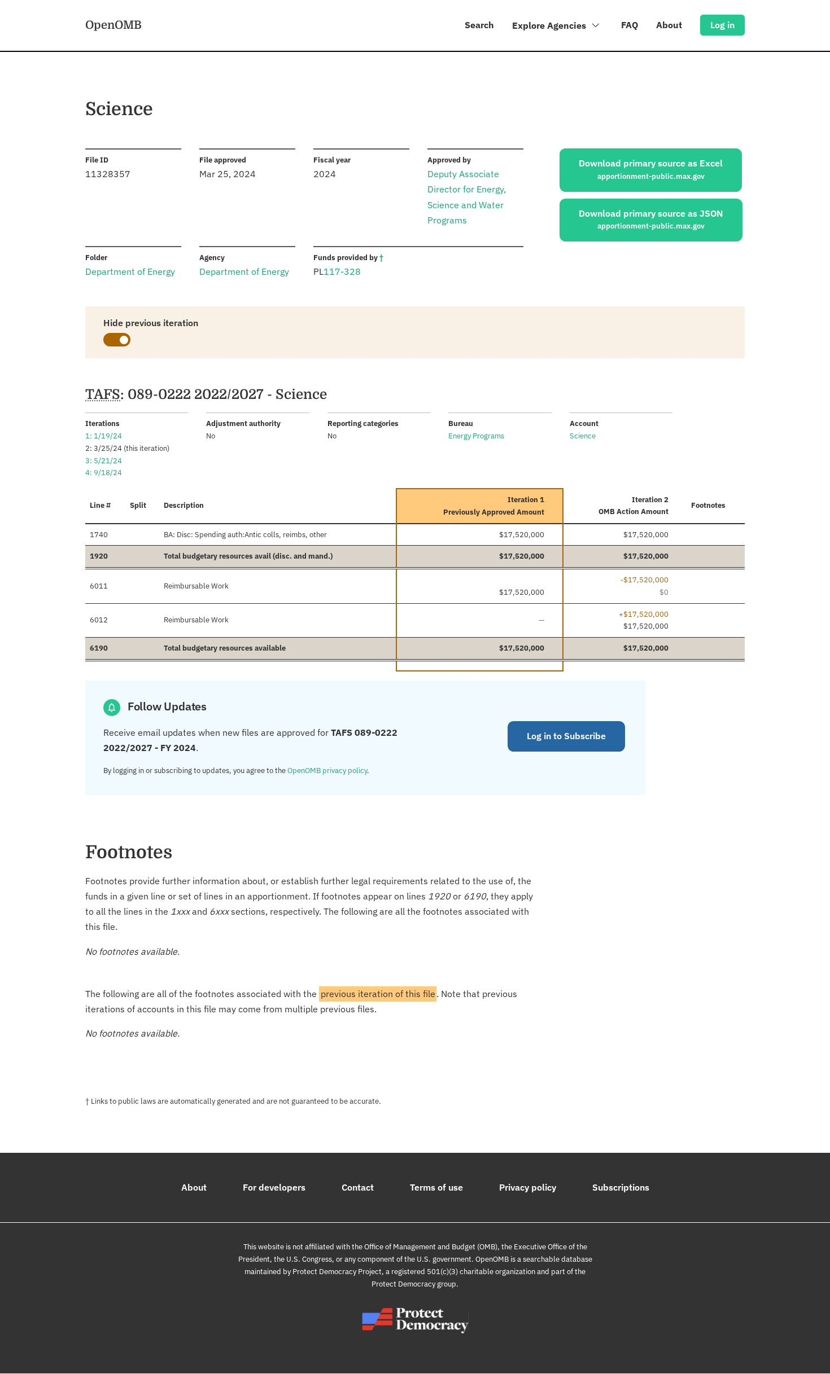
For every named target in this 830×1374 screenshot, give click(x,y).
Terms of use (436, 1187)
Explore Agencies (550, 25)
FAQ (629, 24)
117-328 (342, 271)
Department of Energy (130, 271)
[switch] (116, 339)
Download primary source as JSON (651, 219)
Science (583, 436)
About (669, 24)
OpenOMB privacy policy (327, 770)
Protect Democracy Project (337, 1271)
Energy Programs (476, 436)
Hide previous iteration (150, 322)
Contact (358, 1187)
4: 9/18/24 (103, 472)
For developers (274, 1187)
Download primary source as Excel (651, 169)
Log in (722, 24)
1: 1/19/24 (103, 436)
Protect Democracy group (414, 1284)
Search (479, 24)
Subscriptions (620, 1187)
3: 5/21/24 (103, 461)
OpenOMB (113, 25)
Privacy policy (527, 1187)
